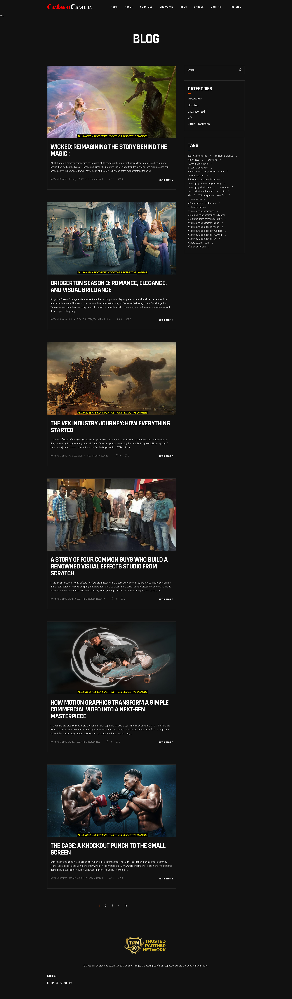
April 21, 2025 (75, 741)
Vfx (189, 195)
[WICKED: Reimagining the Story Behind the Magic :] (111, 102)
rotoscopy (224, 187)
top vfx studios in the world (201, 191)
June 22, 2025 (75, 455)
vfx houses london (197, 207)
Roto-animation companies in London (206, 171)
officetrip (193, 105)
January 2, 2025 (76, 878)
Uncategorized (96, 179)
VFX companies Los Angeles (202, 203)
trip (223, 191)
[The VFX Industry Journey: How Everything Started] (111, 378)
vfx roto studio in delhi (198, 243)
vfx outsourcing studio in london (203, 227)
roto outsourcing (196, 175)
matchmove (193, 160)
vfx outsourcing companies (201, 211)
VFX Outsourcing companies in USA (205, 219)
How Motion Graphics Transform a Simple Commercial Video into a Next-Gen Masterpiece (109, 709)
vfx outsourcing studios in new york (205, 235)
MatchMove (195, 99)
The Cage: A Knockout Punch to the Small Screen (107, 849)
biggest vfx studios (224, 156)
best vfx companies (197, 156)
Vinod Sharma (60, 179)
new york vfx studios (198, 164)
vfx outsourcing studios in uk (202, 239)
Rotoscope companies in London (204, 179)
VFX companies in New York (212, 195)
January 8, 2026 (76, 179)
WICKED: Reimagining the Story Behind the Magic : (108, 150)
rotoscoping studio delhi (199, 187)
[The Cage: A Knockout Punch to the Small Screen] (111, 801)
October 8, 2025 (76, 319)
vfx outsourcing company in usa (203, 223)
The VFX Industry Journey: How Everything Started (110, 427)
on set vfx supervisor (198, 167)
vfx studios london (197, 246)
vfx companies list (196, 199)
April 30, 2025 (75, 598)
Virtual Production (102, 319)
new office (212, 160)
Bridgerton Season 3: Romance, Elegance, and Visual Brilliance (108, 286)
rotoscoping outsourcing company (204, 183)
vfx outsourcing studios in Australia (205, 231)
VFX (90, 319)
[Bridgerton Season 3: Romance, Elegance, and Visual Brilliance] (111, 238)
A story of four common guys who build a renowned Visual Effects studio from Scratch (108, 566)
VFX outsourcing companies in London (206, 215)
